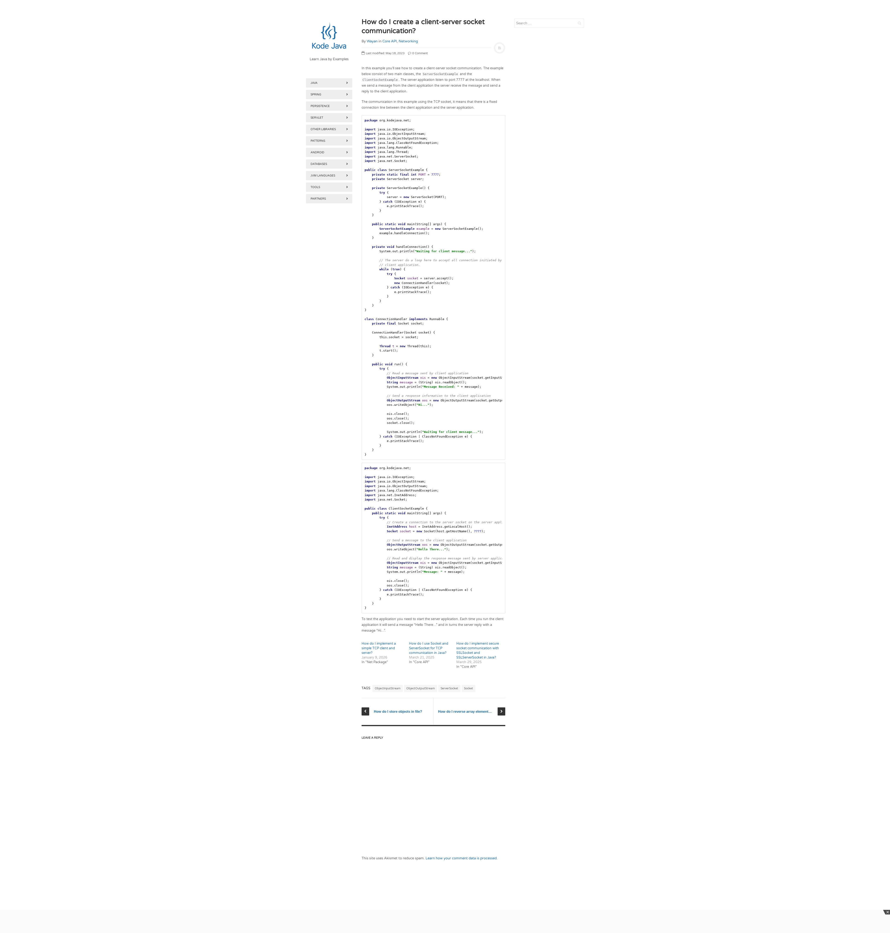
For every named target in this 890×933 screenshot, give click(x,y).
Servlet (317, 117)
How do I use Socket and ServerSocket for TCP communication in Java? (428, 648)
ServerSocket (449, 688)
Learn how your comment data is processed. (462, 858)
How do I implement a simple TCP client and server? (379, 648)
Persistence (320, 106)
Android (317, 152)
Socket (468, 688)
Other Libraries (323, 129)
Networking (408, 41)
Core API (389, 41)
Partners (318, 198)
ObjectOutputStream (420, 688)
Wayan (372, 41)
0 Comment (420, 53)
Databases (319, 164)
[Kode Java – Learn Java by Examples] (329, 36)
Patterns (318, 140)
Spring (316, 94)
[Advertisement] (329, 444)
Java (314, 83)
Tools (315, 187)
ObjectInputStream (387, 688)
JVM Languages (323, 175)
